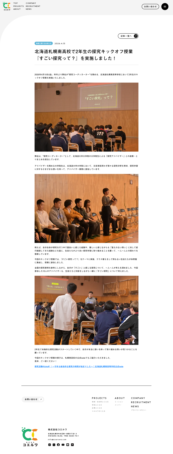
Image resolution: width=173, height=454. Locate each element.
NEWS (135, 406)
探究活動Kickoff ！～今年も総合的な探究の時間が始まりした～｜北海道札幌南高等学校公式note (79, 366)
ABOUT (120, 398)
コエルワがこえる (98, 411)
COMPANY (138, 398)
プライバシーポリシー (138, 410)
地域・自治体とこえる (100, 402)
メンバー (118, 405)
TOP (15, 3)
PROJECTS (99, 398)
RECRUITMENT (141, 402)
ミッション (119, 402)
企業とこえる (97, 408)
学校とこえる (97, 405)
